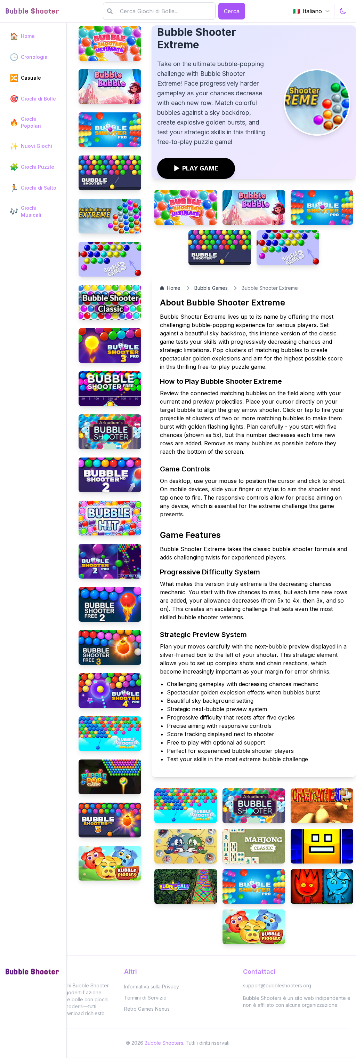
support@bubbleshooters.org (277, 985)
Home (173, 288)
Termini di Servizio (145, 998)
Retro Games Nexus (147, 1009)
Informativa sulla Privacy (151, 986)
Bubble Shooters (164, 1043)
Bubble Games (211, 288)
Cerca (232, 11)
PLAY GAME (196, 168)
